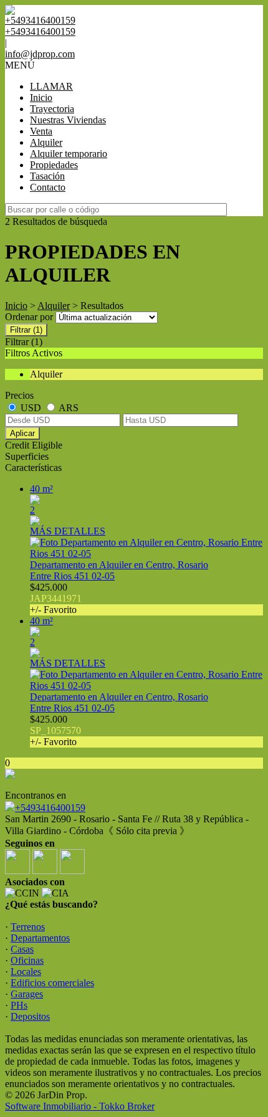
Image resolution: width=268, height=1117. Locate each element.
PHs (19, 1005)
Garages (27, 994)
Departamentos (40, 938)
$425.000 (56, 598)
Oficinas (27, 960)
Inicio (41, 97)
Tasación (47, 176)
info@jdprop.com (40, 54)
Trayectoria (52, 108)
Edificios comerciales (52, 982)
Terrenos (28, 926)
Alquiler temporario (68, 153)
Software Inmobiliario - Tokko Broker (80, 1106)
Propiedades (54, 164)
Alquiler (46, 142)
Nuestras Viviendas (68, 120)
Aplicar (22, 433)
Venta (41, 131)
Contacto (47, 187)
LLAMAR (51, 86)
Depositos (30, 1016)
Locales (26, 971)
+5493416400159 (50, 807)
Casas (22, 949)
